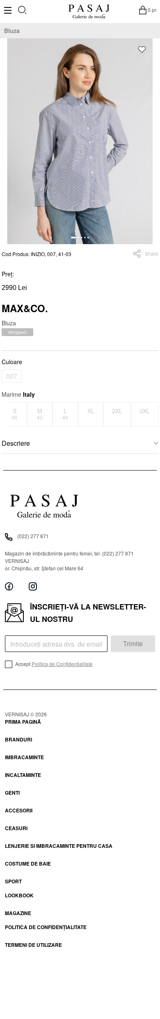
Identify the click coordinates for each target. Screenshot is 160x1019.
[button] (73, 237)
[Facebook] (9, 586)
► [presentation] (153, 414)
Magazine (18, 913)
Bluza (12, 30)
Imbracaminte (24, 757)
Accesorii (18, 810)
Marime (18, 394)
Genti (12, 792)
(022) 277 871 (33, 535)
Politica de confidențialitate (46, 927)
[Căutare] (22, 8)
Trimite (133, 643)
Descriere (16, 443)
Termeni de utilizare (33, 944)
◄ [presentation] (7, 414)
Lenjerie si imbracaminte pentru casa (58, 846)
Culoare (12, 362)
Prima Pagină (23, 721)
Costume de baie (28, 863)
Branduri (18, 739)
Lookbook (19, 895)
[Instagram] (33, 586)
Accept (53, 663)
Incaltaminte (23, 775)
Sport (13, 881)
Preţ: (8, 274)
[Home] (88, 10)
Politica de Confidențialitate (62, 663)
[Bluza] (80, 141)
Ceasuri (16, 828)
